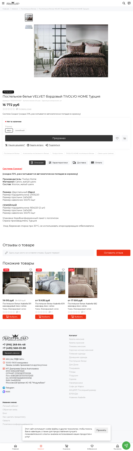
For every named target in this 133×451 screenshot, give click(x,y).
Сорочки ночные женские (81, 350)
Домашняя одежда (78, 357)
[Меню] (3, 3)
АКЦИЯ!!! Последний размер (82, 390)
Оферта (6, 420)
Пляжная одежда (77, 354)
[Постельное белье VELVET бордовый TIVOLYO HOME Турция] (71, 51)
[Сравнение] (125, 138)
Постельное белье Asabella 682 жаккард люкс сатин (82, 304)
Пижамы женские (77, 346)
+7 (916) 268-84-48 (14, 344)
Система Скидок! (12, 168)
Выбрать (13, 317)
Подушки (73, 375)
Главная (6, 9)
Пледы (72, 372)
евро (9, 130)
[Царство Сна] (12, 3)
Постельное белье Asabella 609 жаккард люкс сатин (50, 304)
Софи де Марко (76, 386)
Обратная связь (10, 409)
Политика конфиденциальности (18, 424)
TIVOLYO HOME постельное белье (80, 153)
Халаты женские (76, 339)
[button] (35, 51)
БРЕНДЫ (73, 394)
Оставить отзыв (113, 252)
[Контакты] (129, 3)
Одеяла (72, 379)
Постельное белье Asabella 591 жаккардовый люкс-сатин (17, 304)
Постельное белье (28, 9)
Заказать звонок (12, 353)
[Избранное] (117, 138)
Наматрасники (76, 383)
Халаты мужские (76, 343)
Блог (5, 413)
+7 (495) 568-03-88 (14, 348)
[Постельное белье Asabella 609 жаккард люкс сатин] (50, 283)
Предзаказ (58, 138)
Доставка (81, 163)
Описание (39, 163)
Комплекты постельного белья (36, 153)
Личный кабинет (10, 406)
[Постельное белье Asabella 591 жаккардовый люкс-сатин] (18, 283)
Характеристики (60, 163)
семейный (20, 130)
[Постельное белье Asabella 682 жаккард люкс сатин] (83, 283)
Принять (101, 430)
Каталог (15, 9)
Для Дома (73, 364)
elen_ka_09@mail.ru (15, 359)
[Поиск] (124, 3)
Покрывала (74, 368)
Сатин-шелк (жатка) (106, 153)
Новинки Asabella (77, 397)
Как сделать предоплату (14, 417)
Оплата (98, 163)
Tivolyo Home (57, 153)
